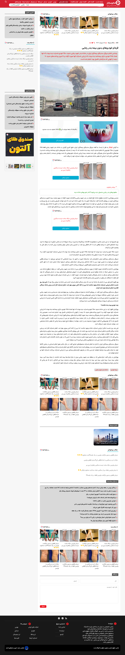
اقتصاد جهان (83, 2)
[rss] (66, 618)
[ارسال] (92, 42)
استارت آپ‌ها (26, 2)
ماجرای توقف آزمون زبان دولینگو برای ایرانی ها (103, 521)
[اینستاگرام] (62, 618)
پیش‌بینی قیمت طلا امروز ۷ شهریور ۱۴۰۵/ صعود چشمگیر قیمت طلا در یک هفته (94, 511)
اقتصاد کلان (91, 2)
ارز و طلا (40, 2)
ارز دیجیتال (34, 2)
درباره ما (61, 631)
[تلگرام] (59, 618)
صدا (27, 5)
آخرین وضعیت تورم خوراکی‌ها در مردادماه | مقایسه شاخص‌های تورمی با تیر (95, 504)
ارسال (43, 606)
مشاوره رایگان (65, 178)
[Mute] (84, 141)
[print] (90, 43)
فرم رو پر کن (59, 140)
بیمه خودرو (114, 370)
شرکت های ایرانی (63, 2)
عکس (23, 5)
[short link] (94, 42)
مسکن (45, 2)
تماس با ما (62, 627)
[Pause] (81, 141)
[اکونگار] (112, 3)
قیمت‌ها (16, 638)
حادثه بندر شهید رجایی (101, 370)
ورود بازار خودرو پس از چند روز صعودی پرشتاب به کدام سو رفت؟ (98, 514)
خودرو (50, 2)
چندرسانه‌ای (18, 2)
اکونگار (110, 147)
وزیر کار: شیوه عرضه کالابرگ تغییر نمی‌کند (104, 507)
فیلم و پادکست (15, 5)
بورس (54, 2)
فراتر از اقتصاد (74, 2)
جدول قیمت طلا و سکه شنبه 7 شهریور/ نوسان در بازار (101, 494)
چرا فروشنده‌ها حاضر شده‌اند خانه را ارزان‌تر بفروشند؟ (101, 498)
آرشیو (61, 634)
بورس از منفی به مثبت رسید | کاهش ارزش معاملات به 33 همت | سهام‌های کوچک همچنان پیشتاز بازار (87, 491)
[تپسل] (41, 119)
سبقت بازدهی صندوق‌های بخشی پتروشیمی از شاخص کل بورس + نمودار (106, 442)
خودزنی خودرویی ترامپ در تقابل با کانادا (104, 501)
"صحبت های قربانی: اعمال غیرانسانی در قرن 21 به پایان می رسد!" (98, 517)
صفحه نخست (99, 2)
